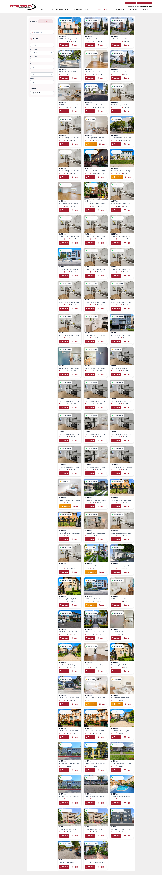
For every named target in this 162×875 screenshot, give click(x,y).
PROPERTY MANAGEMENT (59, 9)
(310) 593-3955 (146, 6)
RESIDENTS (131, 3)
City (31, 42)
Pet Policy (32, 78)
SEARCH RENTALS (102, 9)
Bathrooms (33, 71)
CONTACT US (147, 9)
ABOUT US (133, 9)
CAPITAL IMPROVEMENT (82, 9)
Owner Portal (145, 3)
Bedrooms (33, 64)
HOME (43, 9)
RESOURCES (118, 9)
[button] (69, 32)
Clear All (50, 39)
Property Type (34, 49)
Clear (51, 28)
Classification (33, 56)
